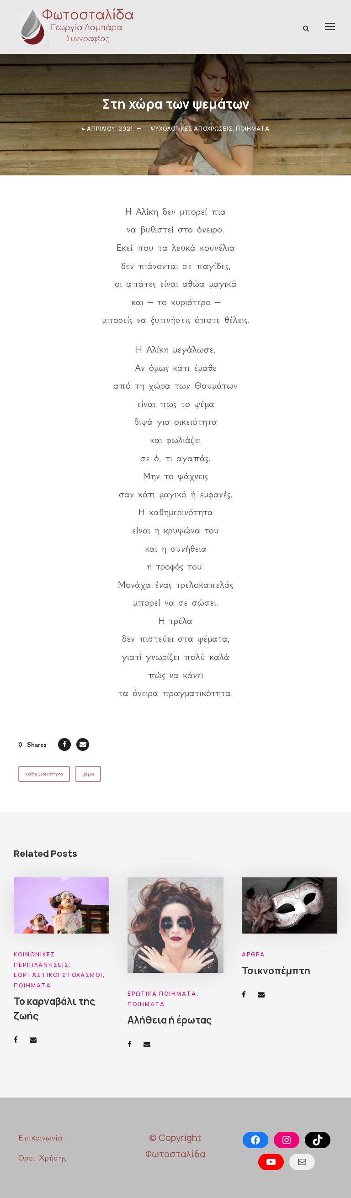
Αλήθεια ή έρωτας (170, 1019)
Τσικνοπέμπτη (276, 970)
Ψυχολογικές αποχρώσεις (192, 128)
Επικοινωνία (40, 1138)
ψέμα (88, 774)
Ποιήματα (253, 128)
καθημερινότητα (44, 774)
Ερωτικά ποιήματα (162, 993)
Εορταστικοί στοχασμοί (58, 975)
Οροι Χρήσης (42, 1158)
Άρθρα (253, 954)
